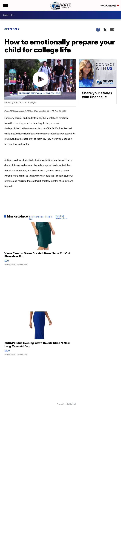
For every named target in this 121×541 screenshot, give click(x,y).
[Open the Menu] (5, 5)
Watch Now (108, 5)
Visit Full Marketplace (61, 217)
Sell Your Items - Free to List (40, 218)
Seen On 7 (11, 29)
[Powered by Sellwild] (71, 404)
